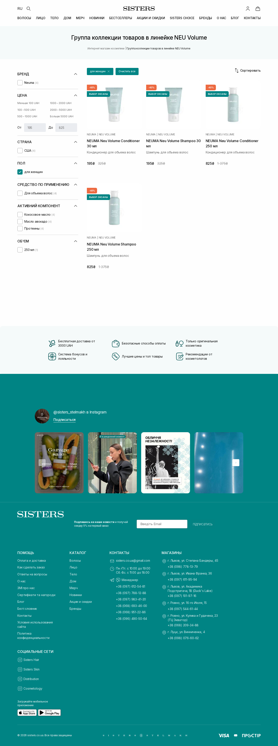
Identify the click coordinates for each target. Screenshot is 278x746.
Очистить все (127, 71)
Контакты (24, 615)
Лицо (73, 567)
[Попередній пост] (42, 462)
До (50, 127)
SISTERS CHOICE (182, 18)
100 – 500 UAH (26, 109)
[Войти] (248, 8)
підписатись (203, 524)
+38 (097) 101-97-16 (182, 596)
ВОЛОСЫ (24, 18)
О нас (21, 581)
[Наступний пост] (235, 462)
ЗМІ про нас (26, 588)
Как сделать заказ (31, 567)
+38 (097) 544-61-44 (183, 609)
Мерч (74, 588)
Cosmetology (32, 688)
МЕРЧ (80, 18)
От (19, 127)
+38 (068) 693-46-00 (131, 606)
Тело (73, 574)
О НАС (221, 18)
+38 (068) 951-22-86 (131, 612)
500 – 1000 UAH (27, 116)
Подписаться (64, 419)
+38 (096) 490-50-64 (131, 618)
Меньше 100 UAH (28, 103)
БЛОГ (235, 18)
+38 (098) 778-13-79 (183, 566)
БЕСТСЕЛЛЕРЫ (120, 18)
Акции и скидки (81, 601)
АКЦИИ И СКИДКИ (151, 18)
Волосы (75, 560)
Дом (73, 581)
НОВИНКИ (96, 18)
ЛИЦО (40, 18)
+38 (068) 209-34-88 (183, 625)
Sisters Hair (31, 660)
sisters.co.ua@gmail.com (133, 560)
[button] (100, 71)
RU (20, 8)
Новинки (76, 595)
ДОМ (67, 18)
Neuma (91, 134)
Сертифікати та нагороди (36, 595)
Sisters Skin (31, 669)
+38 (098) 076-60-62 (183, 638)
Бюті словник (27, 608)
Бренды (75, 608)
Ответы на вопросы (32, 574)
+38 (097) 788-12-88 (131, 593)
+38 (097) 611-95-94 (182, 579)
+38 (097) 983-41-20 (131, 599)
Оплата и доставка (31, 560)
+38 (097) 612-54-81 (130, 586)
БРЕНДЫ (205, 18)
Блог (20, 601)
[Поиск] (28, 8)
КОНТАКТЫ (252, 18)
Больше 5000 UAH (61, 116)
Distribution (31, 679)
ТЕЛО (54, 18)
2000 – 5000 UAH (61, 109)
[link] (258, 8)
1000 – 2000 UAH (60, 103)
